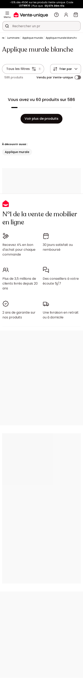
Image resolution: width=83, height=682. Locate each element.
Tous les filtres (18, 69)
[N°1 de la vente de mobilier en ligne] (31, 15)
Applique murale (32, 38)
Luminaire (13, 38)
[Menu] (7, 13)
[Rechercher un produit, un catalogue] (7, 26)
